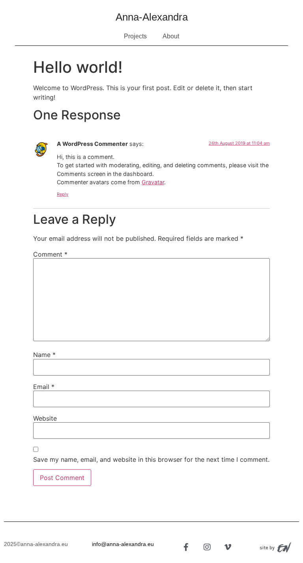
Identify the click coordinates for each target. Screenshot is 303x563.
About (171, 36)
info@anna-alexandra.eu (123, 544)
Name (44, 354)
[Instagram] (207, 547)
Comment (50, 254)
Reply (62, 194)
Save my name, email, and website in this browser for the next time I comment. (151, 459)
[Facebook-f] (186, 547)
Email (43, 387)
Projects (135, 36)
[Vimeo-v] (228, 547)
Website (45, 418)
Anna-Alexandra (152, 17)
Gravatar (153, 182)
